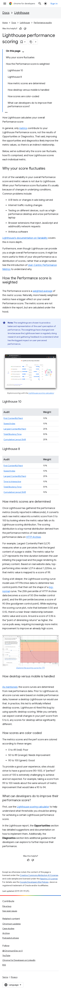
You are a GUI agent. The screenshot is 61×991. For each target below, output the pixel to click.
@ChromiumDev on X (12, 950)
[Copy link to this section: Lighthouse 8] (23, 449)
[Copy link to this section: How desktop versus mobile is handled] (5, 680)
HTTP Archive (33, 537)
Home (5, 22)
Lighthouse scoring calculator (41, 393)
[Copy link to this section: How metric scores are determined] (54, 502)
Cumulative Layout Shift (15, 439)
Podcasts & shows (10, 938)
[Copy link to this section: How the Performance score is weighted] (20, 282)
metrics (23, 128)
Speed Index (9, 423)
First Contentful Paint (13, 418)
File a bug (6, 906)
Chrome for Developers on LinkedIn (18, 960)
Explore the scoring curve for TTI (30, 668)
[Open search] (40, 3)
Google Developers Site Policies (34, 882)
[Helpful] (20, 28)
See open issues (9, 911)
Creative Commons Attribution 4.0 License (39, 875)
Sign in (54, 3)
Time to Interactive (12, 481)
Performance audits (43, 22)
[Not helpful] (25, 28)
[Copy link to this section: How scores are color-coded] (45, 733)
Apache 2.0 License (49, 878)
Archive (6, 933)
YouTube (6, 955)
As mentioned (9, 687)
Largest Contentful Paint (15, 429)
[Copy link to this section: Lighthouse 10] (24, 402)
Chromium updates (11, 923)
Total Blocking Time (12, 434)
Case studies (8, 928)
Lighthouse (21, 13)
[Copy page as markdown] (31, 41)
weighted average (42, 291)
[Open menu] (5, 3)
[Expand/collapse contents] (23, 52)
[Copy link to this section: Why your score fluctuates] (48, 168)
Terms (5, 977)
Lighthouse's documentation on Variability (25, 238)
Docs (5, 13)
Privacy (14, 977)
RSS (4, 965)
